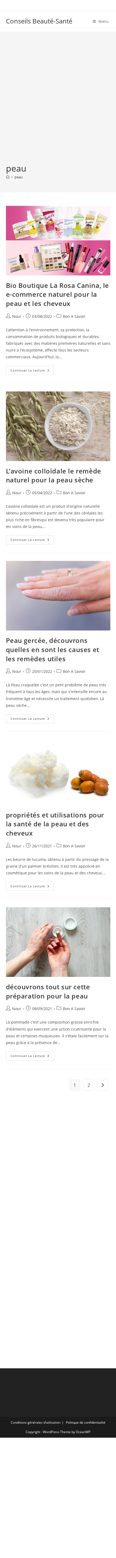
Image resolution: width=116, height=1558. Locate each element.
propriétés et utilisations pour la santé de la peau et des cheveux (55, 823)
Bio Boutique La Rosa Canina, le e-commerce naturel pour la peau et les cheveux (57, 294)
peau (19, 177)
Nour (16, 316)
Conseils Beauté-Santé (39, 20)
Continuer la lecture (32, 371)
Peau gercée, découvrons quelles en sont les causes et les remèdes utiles (52, 649)
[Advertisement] (58, 102)
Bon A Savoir (74, 316)
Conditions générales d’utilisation (35, 1422)
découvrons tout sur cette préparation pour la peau (48, 991)
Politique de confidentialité (85, 1422)
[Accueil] (7, 177)
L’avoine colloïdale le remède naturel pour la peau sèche (53, 475)
